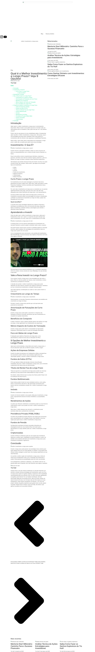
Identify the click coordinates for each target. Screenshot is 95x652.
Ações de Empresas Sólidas (22, 106)
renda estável (30, 372)
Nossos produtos (50, 33)
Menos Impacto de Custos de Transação (26, 102)
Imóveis (18, 113)
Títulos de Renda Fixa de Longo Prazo (25, 109)
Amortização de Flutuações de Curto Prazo (26, 99)
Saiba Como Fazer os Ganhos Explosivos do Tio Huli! (65, 65)
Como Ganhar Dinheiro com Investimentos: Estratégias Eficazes (66, 74)
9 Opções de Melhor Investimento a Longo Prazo (25, 105)
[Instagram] (1, 36)
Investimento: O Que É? (19, 89)
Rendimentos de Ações (21, 114)
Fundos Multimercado (21, 111)
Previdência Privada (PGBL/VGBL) (24, 116)
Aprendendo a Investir (18, 94)
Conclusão (15, 120)
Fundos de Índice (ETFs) (22, 108)
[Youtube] (5, 36)
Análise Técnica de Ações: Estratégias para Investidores (64, 56)
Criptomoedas (19, 119)
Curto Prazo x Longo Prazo (22, 91)
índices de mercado (25, 362)
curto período (28, 450)
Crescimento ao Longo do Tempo (24, 97)
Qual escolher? (22, 92)
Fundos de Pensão (20, 117)
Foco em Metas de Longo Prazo (23, 103)
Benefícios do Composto (22, 100)
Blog (42, 33)
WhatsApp (35, 271)
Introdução (16, 88)
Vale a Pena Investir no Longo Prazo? (22, 96)
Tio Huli (43, 218)
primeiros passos (37, 227)
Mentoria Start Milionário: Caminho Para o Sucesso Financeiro (65, 47)
